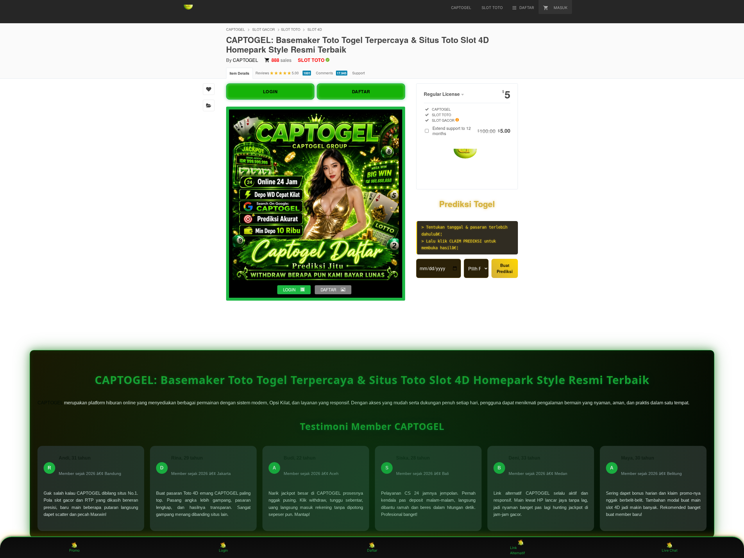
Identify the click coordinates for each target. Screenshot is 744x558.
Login (223, 550)
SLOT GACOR (263, 29)
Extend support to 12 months (471, 130)
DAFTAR (361, 91)
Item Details (239, 73)
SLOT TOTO (290, 29)
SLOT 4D (314, 29)
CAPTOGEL (235, 29)
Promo (74, 550)
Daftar (372, 550)
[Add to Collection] (208, 105)
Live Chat (669, 550)
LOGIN (270, 91)
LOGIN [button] (289, 290)
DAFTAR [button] (328, 290)
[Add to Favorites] (208, 89)
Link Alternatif (517, 550)
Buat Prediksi (505, 268)
